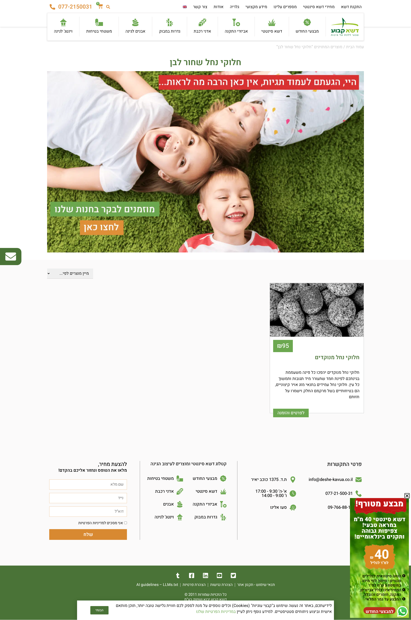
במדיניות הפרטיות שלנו (216, 612)
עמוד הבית (355, 47)
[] (191, 575)
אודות (218, 7)
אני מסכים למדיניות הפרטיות (100, 523)
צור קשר (200, 7)
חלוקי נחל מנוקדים (337, 357)
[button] (407, 496)
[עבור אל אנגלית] (185, 7)
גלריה (234, 7)
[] (233, 575)
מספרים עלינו (285, 7)
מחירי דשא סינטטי (319, 7)
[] (219, 575)
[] (205, 575)
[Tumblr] (177, 575)
